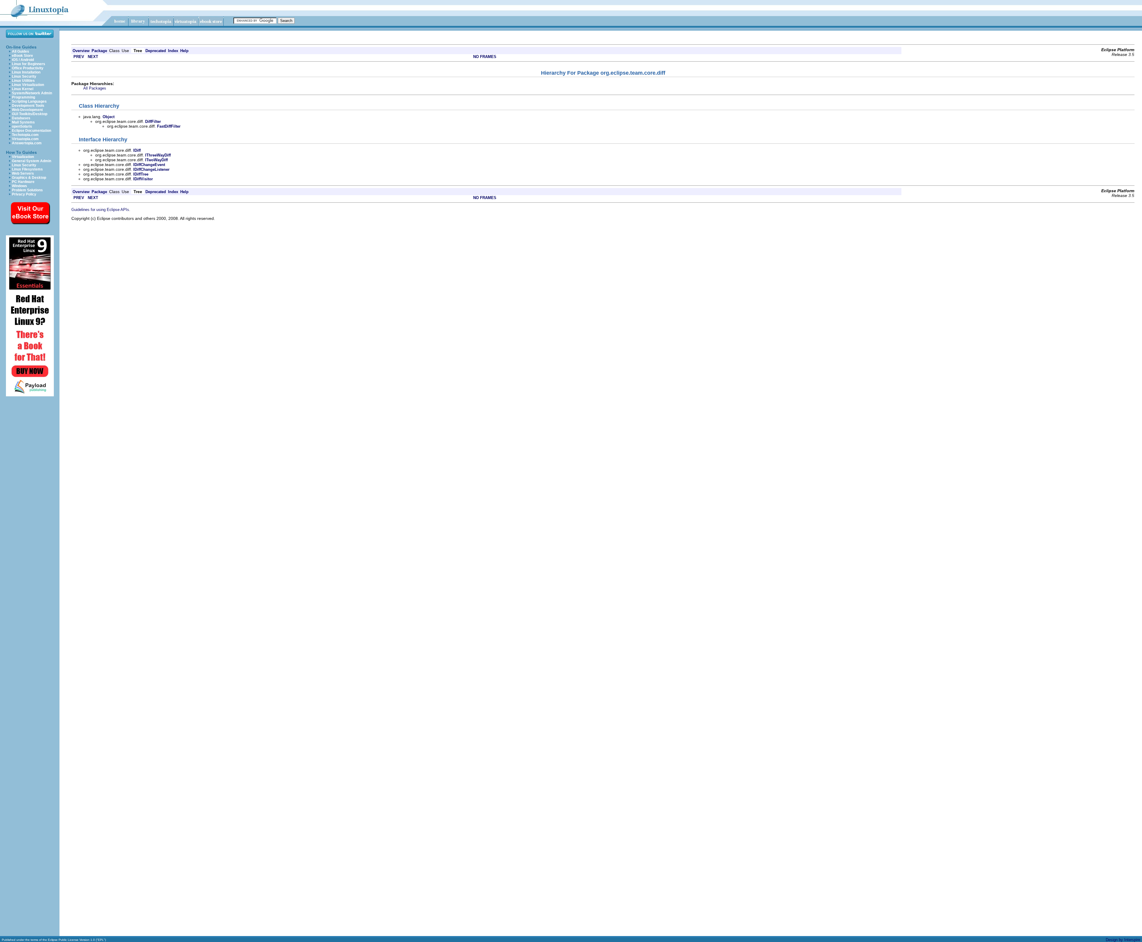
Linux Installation (26, 72)
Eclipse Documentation (31, 131)
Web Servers (23, 173)
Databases (21, 118)
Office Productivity (27, 68)
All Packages (94, 88)
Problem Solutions (27, 190)
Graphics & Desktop (29, 178)
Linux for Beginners (28, 64)
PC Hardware (23, 182)
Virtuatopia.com (25, 139)
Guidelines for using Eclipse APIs (100, 209)
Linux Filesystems (27, 169)
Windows (19, 186)
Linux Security (24, 76)
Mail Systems (23, 122)
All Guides (20, 51)
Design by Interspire (1123, 940)
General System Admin (31, 161)
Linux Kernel (22, 89)
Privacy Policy (24, 194)
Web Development (27, 110)
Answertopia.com (27, 143)
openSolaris (22, 126)
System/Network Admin (32, 93)
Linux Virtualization (28, 85)
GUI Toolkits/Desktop (29, 114)
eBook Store (22, 56)
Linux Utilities (23, 81)
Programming (23, 97)
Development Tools (28, 106)
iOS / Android (23, 60)
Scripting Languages (29, 101)
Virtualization (23, 157)
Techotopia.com (25, 135)
